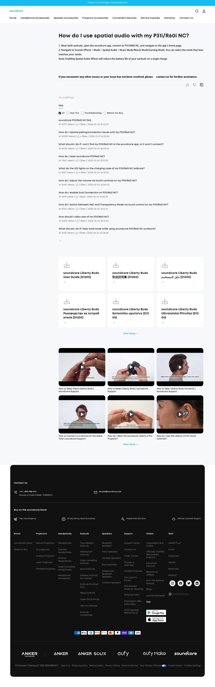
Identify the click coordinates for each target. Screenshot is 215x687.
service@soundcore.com (110, 491)
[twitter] (189, 583)
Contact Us (186, 17)
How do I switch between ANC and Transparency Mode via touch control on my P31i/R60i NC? (113, 204)
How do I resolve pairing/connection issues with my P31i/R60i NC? (97, 132)
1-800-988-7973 (30, 491)
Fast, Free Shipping (27, 518)
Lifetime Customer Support (189, 518)
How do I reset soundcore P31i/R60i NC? (82, 156)
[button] (30, 34)
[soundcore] (16, 11)
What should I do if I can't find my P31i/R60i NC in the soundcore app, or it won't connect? (111, 144)
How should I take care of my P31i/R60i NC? (84, 216)
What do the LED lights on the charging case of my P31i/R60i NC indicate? (102, 168)
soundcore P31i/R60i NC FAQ (75, 120)
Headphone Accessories (35, 17)
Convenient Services (124, 17)
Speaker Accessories (66, 17)
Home (12, 17)
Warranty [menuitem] (169, 17)
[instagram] (172, 583)
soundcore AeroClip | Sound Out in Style (107, 2)
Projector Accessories (95, 17)
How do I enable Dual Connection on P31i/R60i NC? (88, 192)
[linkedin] (197, 583)
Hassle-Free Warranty (136, 518)
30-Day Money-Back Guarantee (81, 518)
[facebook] (181, 583)
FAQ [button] (61, 105)
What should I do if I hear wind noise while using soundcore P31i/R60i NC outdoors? (107, 228)
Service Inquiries (150, 17)
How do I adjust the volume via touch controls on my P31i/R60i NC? (98, 180)
